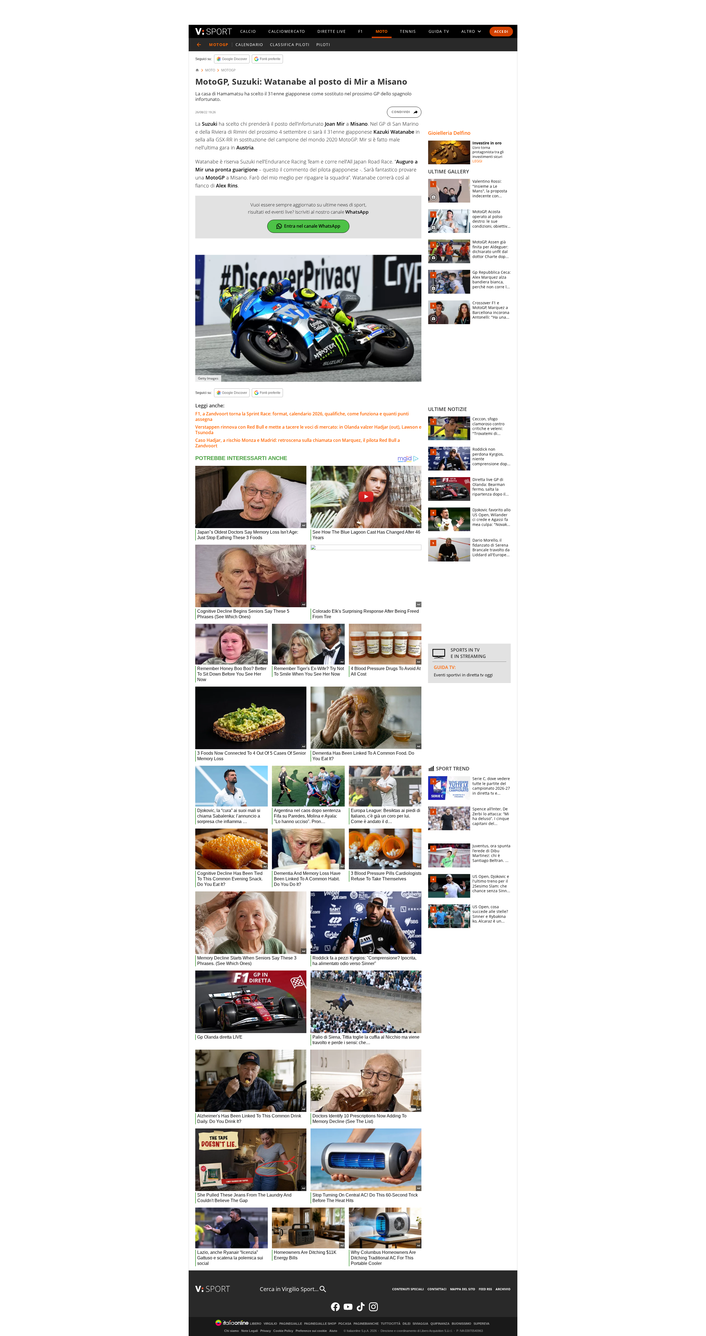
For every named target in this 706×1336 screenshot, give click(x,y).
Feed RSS (485, 1289)
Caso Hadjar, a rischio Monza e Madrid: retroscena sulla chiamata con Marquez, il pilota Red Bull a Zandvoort (297, 443)
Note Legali (249, 1330)
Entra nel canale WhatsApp (312, 226)
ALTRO (468, 31)
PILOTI (323, 44)
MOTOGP (228, 70)
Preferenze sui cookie (311, 1330)
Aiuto (333, 1330)
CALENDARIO (249, 44)
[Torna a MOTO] (199, 44)
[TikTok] (360, 1310)
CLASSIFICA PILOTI (290, 44)
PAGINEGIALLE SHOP (320, 1323)
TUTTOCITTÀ (390, 1323)
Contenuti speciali (408, 1289)
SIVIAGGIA (420, 1323)
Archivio (503, 1289)
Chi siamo (231, 1330)
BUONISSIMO (461, 1323)
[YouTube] (348, 1310)
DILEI (406, 1323)
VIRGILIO (270, 1323)
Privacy (265, 1330)
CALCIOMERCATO (286, 31)
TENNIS (408, 31)
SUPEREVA (482, 1323)
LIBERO (255, 1323)
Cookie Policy (283, 1330)
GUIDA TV (439, 31)
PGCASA (344, 1323)
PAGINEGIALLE (290, 1323)
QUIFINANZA (440, 1323)
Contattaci (436, 1289)
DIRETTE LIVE (331, 31)
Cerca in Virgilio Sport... (289, 1289)
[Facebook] (335, 1310)
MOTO (382, 31)
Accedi (501, 31)
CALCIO (248, 31)
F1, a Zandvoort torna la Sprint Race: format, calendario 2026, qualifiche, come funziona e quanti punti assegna (302, 416)
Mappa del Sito (462, 1289)
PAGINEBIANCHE (366, 1323)
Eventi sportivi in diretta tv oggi (463, 675)
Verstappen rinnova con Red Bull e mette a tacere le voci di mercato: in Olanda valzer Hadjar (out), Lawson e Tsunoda (308, 430)
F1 (360, 31)
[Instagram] (373, 1310)
